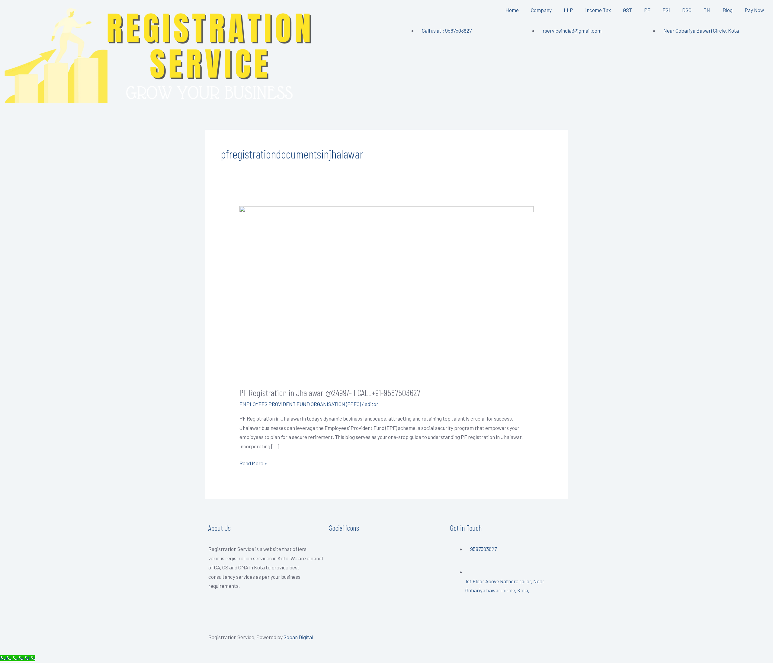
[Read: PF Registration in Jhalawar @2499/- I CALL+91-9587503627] (386, 292)
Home (512, 10)
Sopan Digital (298, 637)
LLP (568, 10)
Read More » (253, 462)
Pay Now (754, 10)
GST (627, 10)
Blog (728, 10)
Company (541, 10)
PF (647, 10)
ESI (666, 10)
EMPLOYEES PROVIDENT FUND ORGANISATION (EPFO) (300, 404)
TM (707, 10)
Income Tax (598, 10)
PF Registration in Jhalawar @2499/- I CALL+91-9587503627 (329, 392)
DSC (686, 10)
